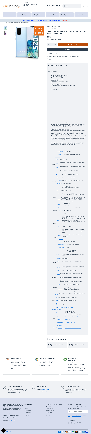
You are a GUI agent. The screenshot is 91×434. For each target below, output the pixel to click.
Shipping (49, 39)
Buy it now (67, 49)
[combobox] (71, 6)
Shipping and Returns (29, 414)
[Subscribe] (86, 411)
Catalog (26, 408)
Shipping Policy (49, 408)
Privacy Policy (49, 412)
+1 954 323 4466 (54, 5)
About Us (48, 414)
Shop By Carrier (28, 410)
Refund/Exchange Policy (51, 406)
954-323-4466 (11, 420)
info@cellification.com (47, 391)
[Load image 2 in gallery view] (5, 33)
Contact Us (41, 387)
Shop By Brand (28, 412)
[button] (87, 6)
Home (4, 22)
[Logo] (12, 6)
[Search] (63, 6)
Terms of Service (50, 410)
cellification (8, 431)
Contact (48, 415)
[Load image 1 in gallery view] (5, 28)
